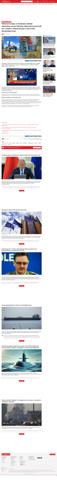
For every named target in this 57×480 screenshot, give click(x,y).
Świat (6, 20)
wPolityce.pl (3, 20)
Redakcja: (3, 467)
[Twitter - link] (41, 457)
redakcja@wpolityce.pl (36, 138)
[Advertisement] (28, 11)
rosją (6, 144)
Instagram (7, 133)
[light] (34, 1)
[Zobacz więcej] (49, 40)
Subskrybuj (53, 454)
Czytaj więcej (21, 190)
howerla (9, 144)
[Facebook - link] (38, 457)
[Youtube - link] (39, 457)
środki (3, 144)
